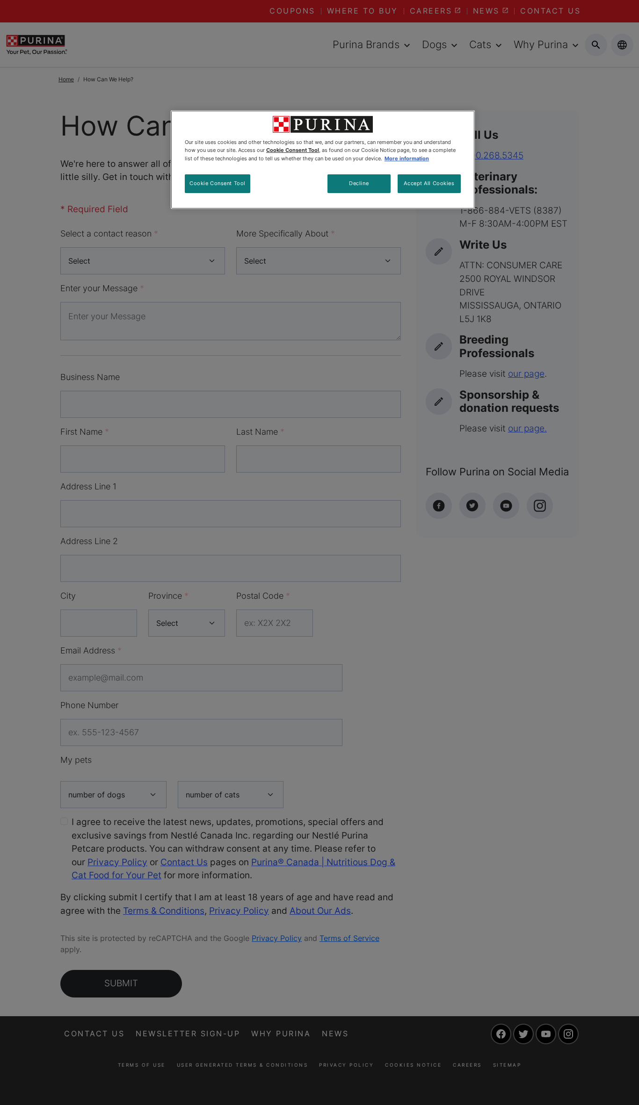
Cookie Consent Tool (217, 183)
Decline (359, 183)
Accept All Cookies (429, 183)
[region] (323, 159)
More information (407, 158)
